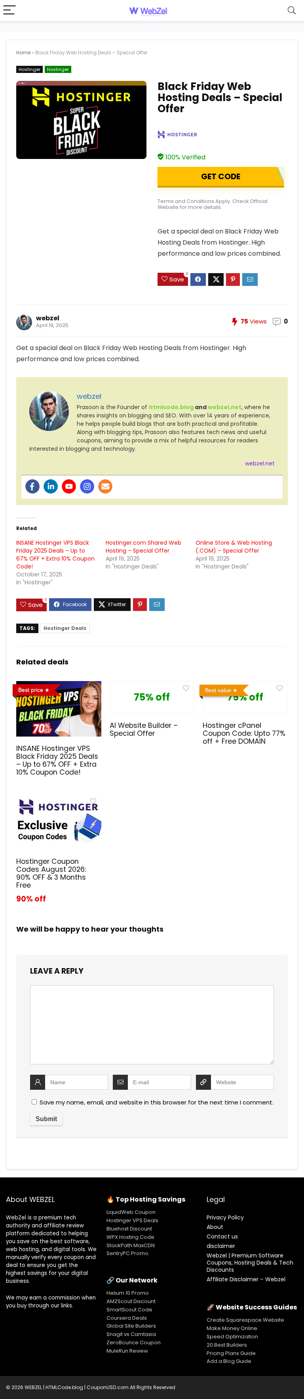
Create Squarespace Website (245, 1320)
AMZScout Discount (131, 1301)
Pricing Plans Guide (231, 1353)
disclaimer (221, 1246)
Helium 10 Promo (127, 1293)
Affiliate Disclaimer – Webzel (246, 1279)
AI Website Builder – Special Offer (144, 729)
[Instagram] (87, 486)
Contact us (222, 1236)
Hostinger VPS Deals (132, 1220)
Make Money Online (232, 1328)
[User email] (105, 486)
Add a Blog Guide (229, 1361)
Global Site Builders (131, 1326)
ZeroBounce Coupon (133, 1342)
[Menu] (9, 10)
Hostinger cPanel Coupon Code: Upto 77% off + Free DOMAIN (244, 733)
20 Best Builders (227, 1345)
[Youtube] (69, 486)
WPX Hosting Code (130, 1237)
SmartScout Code (129, 1309)
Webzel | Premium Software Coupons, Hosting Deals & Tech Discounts (250, 1263)
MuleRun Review (127, 1351)
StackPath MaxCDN (130, 1245)
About (215, 1227)
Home (23, 52)
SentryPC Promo (127, 1253)
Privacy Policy (225, 1217)
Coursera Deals (126, 1318)
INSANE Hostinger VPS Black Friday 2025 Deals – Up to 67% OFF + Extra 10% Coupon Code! (55, 554)
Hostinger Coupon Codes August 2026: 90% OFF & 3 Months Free (51, 873)
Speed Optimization (232, 1336)
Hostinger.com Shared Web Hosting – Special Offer (143, 547)
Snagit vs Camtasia (131, 1334)
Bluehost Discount (129, 1228)
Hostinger (29, 69)
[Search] (291, 10)
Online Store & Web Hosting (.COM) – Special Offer (234, 547)
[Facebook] (32, 486)
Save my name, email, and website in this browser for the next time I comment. (157, 1102)
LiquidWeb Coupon (131, 1212)
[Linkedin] (51, 486)
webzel (47, 318)
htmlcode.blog (171, 407)
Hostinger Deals (65, 628)
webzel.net (224, 407)
